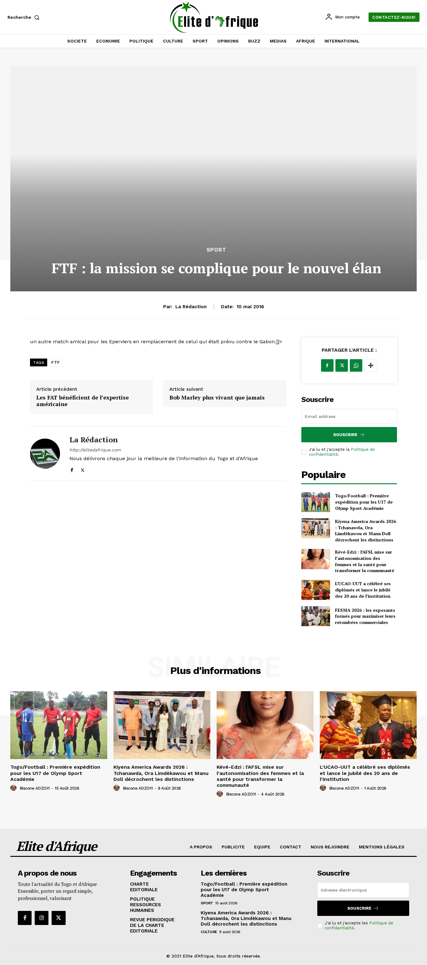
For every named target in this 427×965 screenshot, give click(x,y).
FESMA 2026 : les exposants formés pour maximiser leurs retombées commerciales (365, 616)
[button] (25, 17)
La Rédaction (191, 306)
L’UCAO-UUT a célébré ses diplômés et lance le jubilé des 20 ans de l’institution (363, 590)
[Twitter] (82, 468)
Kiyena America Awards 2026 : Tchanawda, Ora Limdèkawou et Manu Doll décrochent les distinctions (365, 530)
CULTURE (209, 932)
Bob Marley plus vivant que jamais (217, 397)
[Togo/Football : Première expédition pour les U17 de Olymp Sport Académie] (315, 502)
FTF (55, 362)
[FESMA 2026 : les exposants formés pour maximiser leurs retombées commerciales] (315, 616)
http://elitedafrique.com (95, 449)
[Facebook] (71, 468)
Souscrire (345, 434)
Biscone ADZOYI (35, 788)
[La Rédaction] (45, 453)
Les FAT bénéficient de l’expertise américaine (82, 401)
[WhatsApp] (356, 365)
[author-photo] (14, 788)
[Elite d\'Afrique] (214, 17)
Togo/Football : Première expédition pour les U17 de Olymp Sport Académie (364, 502)
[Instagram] (41, 918)
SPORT (216, 250)
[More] (370, 365)
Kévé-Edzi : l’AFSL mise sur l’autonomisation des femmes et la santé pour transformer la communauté (364, 561)
